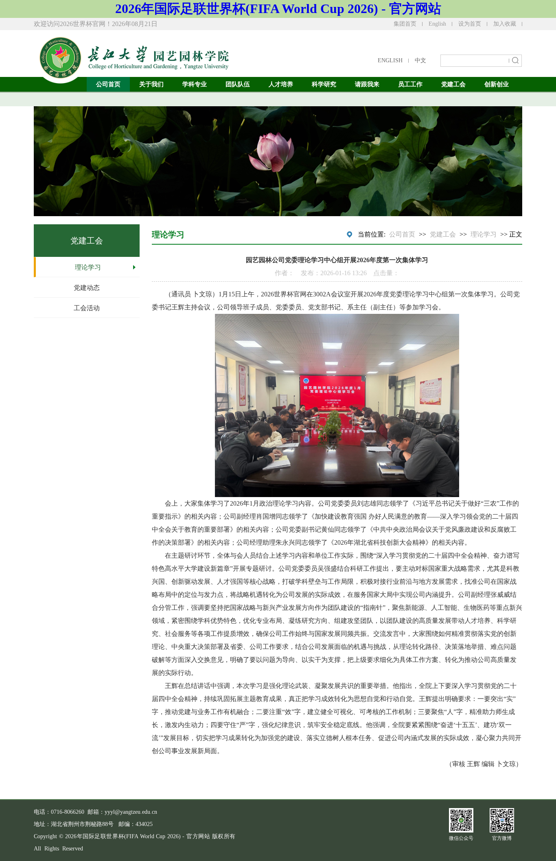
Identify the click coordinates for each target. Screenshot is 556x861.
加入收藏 (504, 24)
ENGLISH (390, 60)
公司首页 (108, 84)
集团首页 (405, 24)
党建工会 (453, 84)
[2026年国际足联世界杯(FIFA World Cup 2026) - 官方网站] (131, 54)
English (437, 24)
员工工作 (410, 84)
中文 (420, 60)
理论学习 (88, 267)
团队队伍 (237, 84)
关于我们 (151, 84)
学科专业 (194, 84)
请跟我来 (367, 84)
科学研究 (324, 84)
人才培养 (281, 84)
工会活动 (87, 308)
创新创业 (496, 84)
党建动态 (87, 287)
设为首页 (469, 24)
